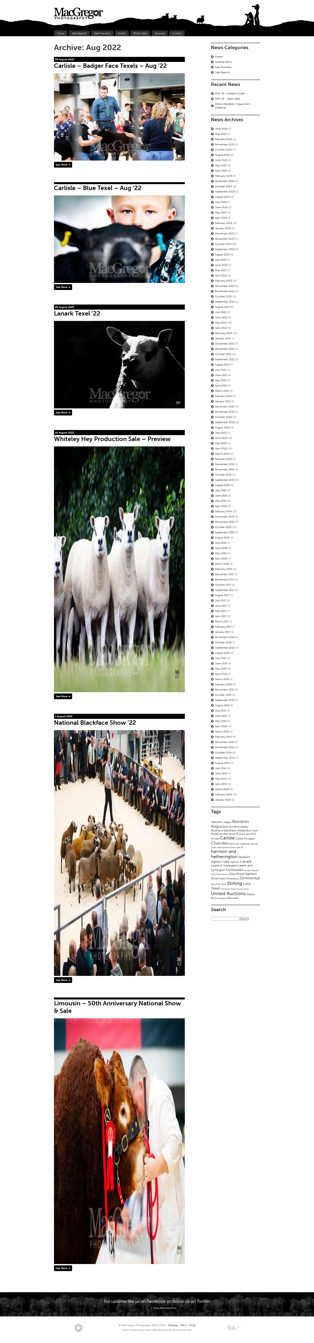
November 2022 (225, 291)
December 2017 (224, 574)
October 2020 (223, 417)
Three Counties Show (240, 889)
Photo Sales (140, 33)
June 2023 (221, 265)
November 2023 (225, 238)
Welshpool (222, 898)
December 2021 (224, 343)
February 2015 (223, 736)
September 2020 (225, 422)
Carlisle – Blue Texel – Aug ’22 (97, 188)
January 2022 (223, 338)
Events (122, 33)
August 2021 (222, 364)
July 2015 (220, 710)
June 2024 (221, 207)
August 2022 (222, 306)
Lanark (246, 861)
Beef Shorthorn (232, 826)
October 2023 (223, 244)
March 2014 (222, 789)
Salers (222, 878)
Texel (215, 888)
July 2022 (221, 312)
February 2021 (223, 396)
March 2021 (222, 390)
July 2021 (220, 369)
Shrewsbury (232, 878)
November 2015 (224, 689)
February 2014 (223, 794)
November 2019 (224, 469)
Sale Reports (79, 33)
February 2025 (223, 175)
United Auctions (228, 893)
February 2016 (223, 684)
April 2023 (221, 275)
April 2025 (221, 170)
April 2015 (221, 726)
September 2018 (225, 532)
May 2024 (221, 212)
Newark (255, 870)
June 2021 (221, 375)
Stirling (234, 883)
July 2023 (221, 259)
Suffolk (247, 883)
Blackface (217, 830)
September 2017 (224, 590)
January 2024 (223, 228)
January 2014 (223, 799)
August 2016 (222, 652)
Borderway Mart (219, 833)
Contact (177, 33)
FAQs (192, 1325)
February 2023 (223, 280)
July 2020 (221, 432)
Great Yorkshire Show (226, 847)
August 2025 (222, 154)
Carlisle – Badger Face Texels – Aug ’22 (110, 65)
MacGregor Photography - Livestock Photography (78, 1328)
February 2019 (223, 511)
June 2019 (221, 495)
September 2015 (225, 700)
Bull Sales (246, 834)
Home (60, 33)
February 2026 (223, 139)
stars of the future (219, 884)
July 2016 (220, 658)
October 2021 (223, 354)
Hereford (244, 857)
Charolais (219, 843)
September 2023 (225, 249)
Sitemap (173, 1325)
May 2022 (221, 322)
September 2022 (225, 301)
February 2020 (223, 458)
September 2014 (225, 757)
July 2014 (220, 768)
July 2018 (220, 542)
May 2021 (220, 380)
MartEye (247, 870)
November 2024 (225, 181)
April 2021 (221, 385)
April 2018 (221, 558)
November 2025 (225, 144)
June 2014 (221, 773)
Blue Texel (251, 830)
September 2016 (225, 647)
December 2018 (224, 516)
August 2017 (222, 595)
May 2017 (220, 611)
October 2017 (223, 584)
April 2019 (221, 506)
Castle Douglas (245, 838)
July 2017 (220, 600)
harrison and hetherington (224, 854)
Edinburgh (234, 844)
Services (160, 33)
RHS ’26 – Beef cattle (227, 98)
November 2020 (225, 411)
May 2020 (221, 443)
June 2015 (221, 715)
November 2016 (224, 637)
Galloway (245, 843)
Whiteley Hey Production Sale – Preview (112, 439)
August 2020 (222, 427)
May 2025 (221, 165)
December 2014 (224, 742)
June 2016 (221, 663)
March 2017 (222, 621)
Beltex (244, 826)
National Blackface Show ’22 (95, 722)
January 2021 (223, 401)
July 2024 (221, 202)
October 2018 (223, 527)
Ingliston (234, 861)
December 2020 (225, 406)
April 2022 (221, 327)
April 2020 (221, 448)
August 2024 (222, 196)
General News (223, 61)
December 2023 (225, 233)
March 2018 (222, 563)
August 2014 (222, 763)
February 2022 (223, 333)
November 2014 (224, 747)
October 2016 (223, 642)
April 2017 (221, 616)
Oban (232, 873)
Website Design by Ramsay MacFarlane (235, 1327)
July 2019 (220, 490)
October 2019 (223, 474)
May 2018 (221, 553)
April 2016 (221, 673)
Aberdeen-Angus (221, 822)
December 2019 (224, 464)
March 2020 (222, 453)
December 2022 (225, 286)
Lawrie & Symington (224, 865)
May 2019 (221, 500)
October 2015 (223, 694)
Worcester (233, 898)
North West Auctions (219, 874)
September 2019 (225, 479)
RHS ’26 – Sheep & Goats (230, 93)
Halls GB (239, 847)
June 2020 (221, 438)
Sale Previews (102, 33)
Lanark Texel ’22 (77, 313)
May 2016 (221, 668)
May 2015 (220, 721)
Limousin (234, 869)
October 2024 (223, 186)
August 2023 (222, 254)
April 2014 (221, 784)
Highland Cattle (220, 861)
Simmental (250, 878)
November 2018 (224, 521)
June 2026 (221, 128)
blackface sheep (234, 830)
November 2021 (224, 348)
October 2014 (223, 752)
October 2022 (223, 296)
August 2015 (222, 705)
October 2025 (223, 149)
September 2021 (225, 359)
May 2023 (221, 270)
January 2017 (222, 631)
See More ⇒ (63, 164)
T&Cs (183, 1325)
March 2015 (222, 731)
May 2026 (221, 133)
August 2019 (222, 485)
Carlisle (227, 838)
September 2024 (225, 191)
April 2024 (221, 217)
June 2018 (221, 548)
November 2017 (224, 579)
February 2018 (223, 569)
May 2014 (221, 778)
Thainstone (225, 889)
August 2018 (222, 537)
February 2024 (223, 223)
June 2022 (221, 317)
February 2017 (223, 626)
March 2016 (222, 679)
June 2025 (221, 160)
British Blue (235, 833)
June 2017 (221, 605)
